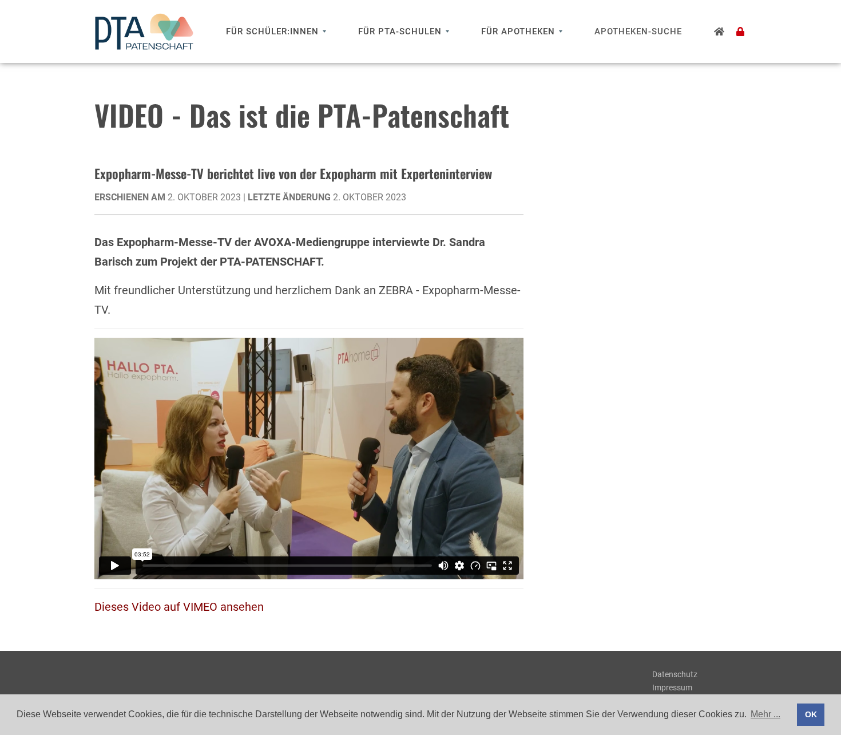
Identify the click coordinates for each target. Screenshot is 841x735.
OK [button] (811, 714)
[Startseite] (719, 31)
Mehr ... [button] (765, 714)
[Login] (741, 31)
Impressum (672, 687)
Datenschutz (674, 674)
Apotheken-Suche (638, 31)
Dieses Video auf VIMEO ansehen (179, 607)
